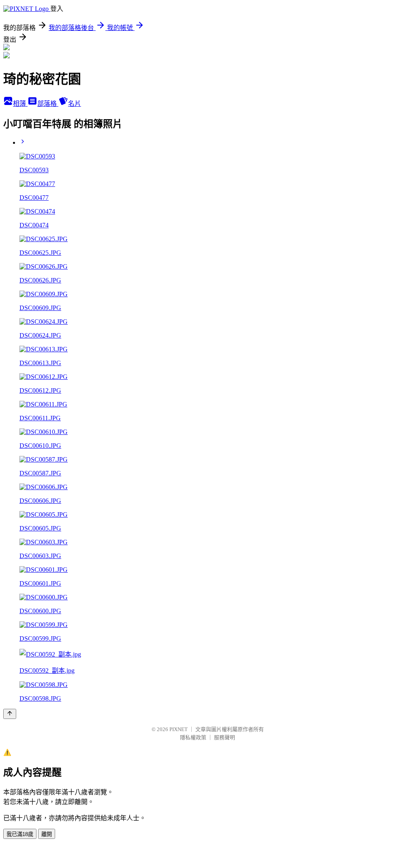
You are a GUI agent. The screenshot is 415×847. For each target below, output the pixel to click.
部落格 (47, 103)
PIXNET (178, 729)
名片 (74, 103)
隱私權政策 (193, 737)
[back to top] (9, 714)
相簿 (20, 103)
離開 (46, 834)
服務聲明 (224, 737)
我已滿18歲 (19, 834)
